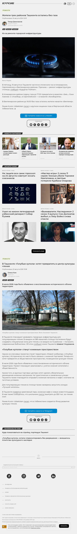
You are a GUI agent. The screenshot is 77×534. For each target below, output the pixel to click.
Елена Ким (12, 273)
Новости (6, 10)
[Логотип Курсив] (8, 3)
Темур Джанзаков (15, 22)
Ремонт (9, 29)
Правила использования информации (16, 488)
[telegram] (38, 476)
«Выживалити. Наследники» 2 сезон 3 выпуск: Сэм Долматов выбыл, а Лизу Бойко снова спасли (57, 215)
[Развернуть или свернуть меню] (73, 4)
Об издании (8, 484)
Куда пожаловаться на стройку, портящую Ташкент (25, 432)
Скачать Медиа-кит (10, 504)
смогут (42, 394)
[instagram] (24, 476)
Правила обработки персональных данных (17, 496)
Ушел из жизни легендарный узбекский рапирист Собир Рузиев (18, 214)
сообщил (14, 90)
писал (26, 106)
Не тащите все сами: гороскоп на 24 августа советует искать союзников (18, 176)
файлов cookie (35, 528)
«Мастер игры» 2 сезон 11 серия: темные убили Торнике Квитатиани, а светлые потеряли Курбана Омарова (57, 177)
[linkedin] (53, 476)
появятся (17, 392)
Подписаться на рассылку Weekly (13, 465)
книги (4, 280)
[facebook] (9, 476)
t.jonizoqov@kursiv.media (15, 25)
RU (69, 4)
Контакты (8, 500)
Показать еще (38, 251)
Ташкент (15, 29)
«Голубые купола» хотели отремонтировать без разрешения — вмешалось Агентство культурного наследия (36, 439)
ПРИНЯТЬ (64, 526)
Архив (6, 492)
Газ (4, 29)
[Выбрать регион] (65, 4)
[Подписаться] (73, 467)
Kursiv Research (9, 508)
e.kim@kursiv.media (13, 276)
